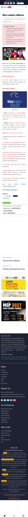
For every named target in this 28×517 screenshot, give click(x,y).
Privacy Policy (4, 383)
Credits (2, 378)
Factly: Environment (8, 210)
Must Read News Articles (6, 408)
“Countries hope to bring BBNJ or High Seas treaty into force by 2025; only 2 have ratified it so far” (14, 67)
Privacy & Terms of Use (14, 498)
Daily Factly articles (16, 208)
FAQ (2, 442)
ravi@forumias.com (9, 392)
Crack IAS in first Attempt (7, 358)
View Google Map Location (20, 456)
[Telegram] (11, 400)
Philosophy (17, 1)
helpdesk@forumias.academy (16, 394)
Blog (2, 437)
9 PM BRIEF (4, 419)
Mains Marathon (4, 413)
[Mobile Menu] (25, 7)
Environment (7, 357)
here (14, 349)
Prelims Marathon (5, 411)
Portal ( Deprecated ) (5, 439)
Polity (2, 357)
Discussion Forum (5, 433)
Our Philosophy (4, 372)
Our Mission (4, 376)
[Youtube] (14, 400)
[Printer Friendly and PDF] (7, 202)
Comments (5, 21)
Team (2, 381)
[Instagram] (8, 400)
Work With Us (4, 374)
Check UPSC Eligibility (6, 430)
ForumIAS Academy (5, 435)
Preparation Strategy (5, 417)
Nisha (19, 206)
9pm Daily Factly (11, 213)
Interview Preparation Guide (20, 358)
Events (21, 1)
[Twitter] (5, 400)
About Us (3, 370)
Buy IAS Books (4, 422)
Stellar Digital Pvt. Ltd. (14, 496)
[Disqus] (14, 234)
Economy (13, 357)
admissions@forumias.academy (18, 396)
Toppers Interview (5, 415)
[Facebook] (2, 400)
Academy (13, 1)
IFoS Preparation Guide (21, 357)
